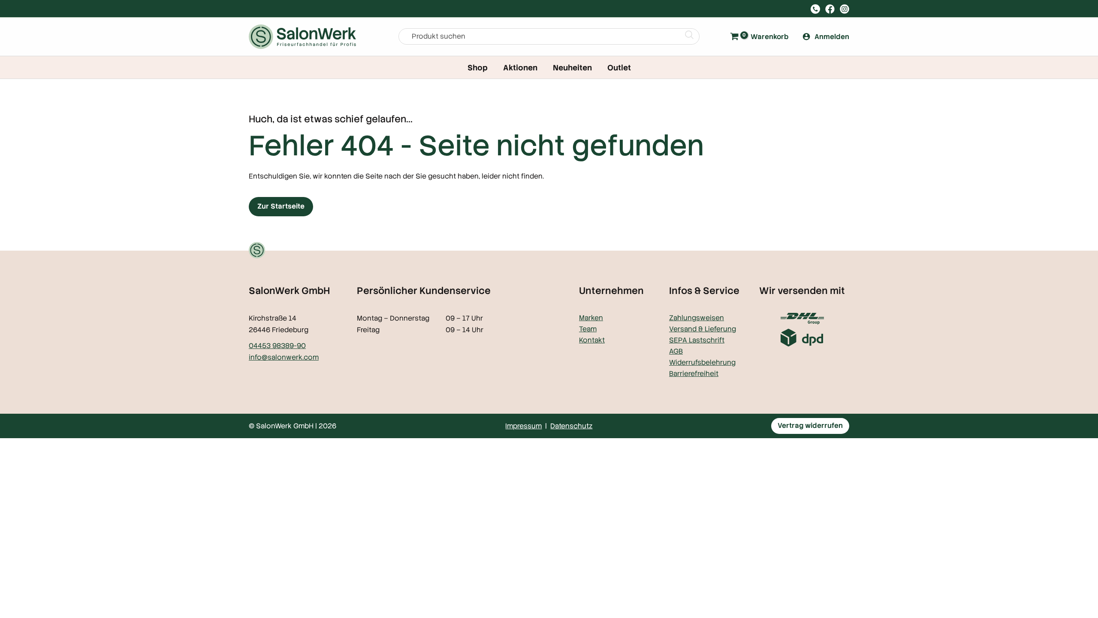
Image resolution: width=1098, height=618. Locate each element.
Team (588, 328)
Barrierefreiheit (693, 373)
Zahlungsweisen (696, 317)
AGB (676, 351)
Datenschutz (571, 425)
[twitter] (830, 9)
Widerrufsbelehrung (702, 362)
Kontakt (592, 340)
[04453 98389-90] (815, 9)
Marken (591, 317)
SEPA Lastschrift (696, 340)
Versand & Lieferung (702, 328)
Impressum (523, 425)
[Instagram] (844, 9)
